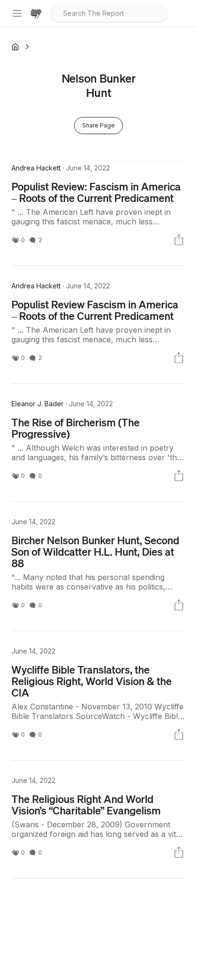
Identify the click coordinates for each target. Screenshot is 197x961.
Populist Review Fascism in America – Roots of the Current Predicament (94, 309)
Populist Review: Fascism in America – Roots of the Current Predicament (96, 192)
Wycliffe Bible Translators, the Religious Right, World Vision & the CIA (91, 681)
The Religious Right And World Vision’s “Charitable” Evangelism (86, 804)
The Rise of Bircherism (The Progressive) (75, 427)
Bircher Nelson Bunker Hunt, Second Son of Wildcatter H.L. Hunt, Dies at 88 (95, 551)
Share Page (98, 125)
